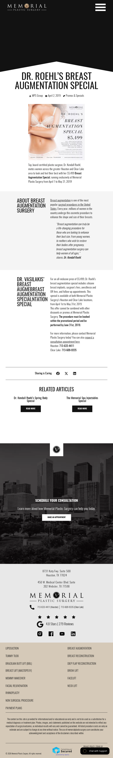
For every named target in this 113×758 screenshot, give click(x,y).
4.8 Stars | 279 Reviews (60, 624)
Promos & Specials (75, 95)
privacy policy (89, 747)
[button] (58, 373)
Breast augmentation (60, 200)
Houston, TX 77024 (56, 575)
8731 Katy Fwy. (51, 571)
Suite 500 (65, 571)
